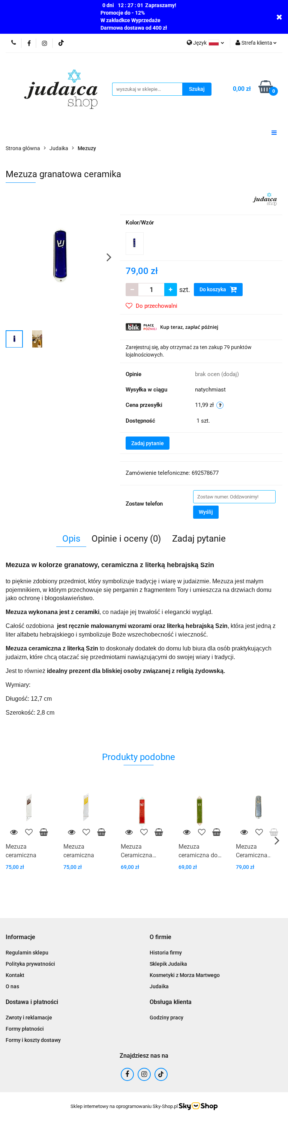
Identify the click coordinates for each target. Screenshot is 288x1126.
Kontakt (15, 975)
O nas (12, 986)
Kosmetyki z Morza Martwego (185, 975)
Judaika (159, 986)
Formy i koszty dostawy (33, 1040)
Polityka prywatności (30, 964)
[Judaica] (265, 199)
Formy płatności (25, 1029)
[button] (20, 937)
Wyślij (206, 512)
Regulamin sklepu (27, 953)
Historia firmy (166, 953)
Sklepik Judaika (168, 964)
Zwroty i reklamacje (29, 1018)
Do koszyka (213, 289)
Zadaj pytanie (147, 443)
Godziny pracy (166, 1018)
